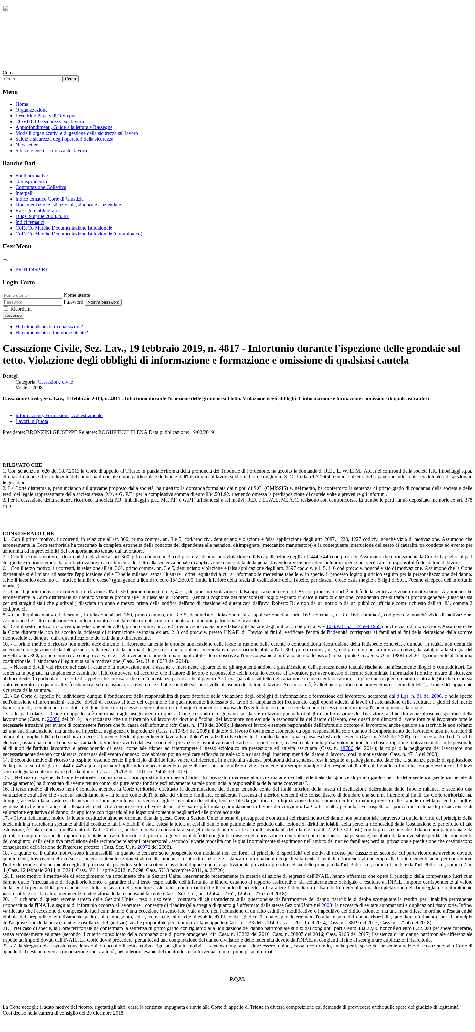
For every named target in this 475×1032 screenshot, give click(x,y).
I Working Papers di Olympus (46, 115)
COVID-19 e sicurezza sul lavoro (50, 121)
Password (73, 302)
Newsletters (27, 144)
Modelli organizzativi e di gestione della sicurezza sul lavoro (77, 133)
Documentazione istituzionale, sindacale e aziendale (68, 204)
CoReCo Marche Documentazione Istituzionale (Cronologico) (79, 233)
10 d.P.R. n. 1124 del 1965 (353, 626)
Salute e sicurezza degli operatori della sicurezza (64, 139)
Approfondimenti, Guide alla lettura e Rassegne (64, 127)
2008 (327, 905)
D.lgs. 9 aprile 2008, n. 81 (42, 216)
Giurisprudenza (31, 181)
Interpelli (25, 193)
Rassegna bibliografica (39, 210)
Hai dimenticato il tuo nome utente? (52, 332)
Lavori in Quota (32, 421)
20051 (53, 719)
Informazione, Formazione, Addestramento (59, 415)
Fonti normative (32, 175)
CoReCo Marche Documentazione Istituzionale (64, 228)
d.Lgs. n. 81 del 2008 (419, 696)
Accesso (13, 315)
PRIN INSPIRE (32, 269)
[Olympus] (193, 61)
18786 (346, 748)
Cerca (9, 72)
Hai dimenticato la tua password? (49, 326)
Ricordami (21, 309)
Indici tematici (30, 222)
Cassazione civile (55, 382)
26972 (143, 847)
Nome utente (77, 295)
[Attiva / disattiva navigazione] (5, 260)
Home (22, 104)
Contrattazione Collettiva (41, 187)
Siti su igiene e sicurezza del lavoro (51, 150)
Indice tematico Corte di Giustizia (50, 199)
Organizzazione (32, 110)
